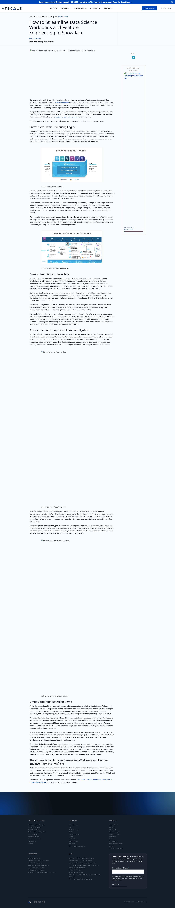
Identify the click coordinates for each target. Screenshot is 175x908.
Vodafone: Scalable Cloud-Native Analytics (41, 872)
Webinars (72, 843)
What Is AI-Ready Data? (76, 872)
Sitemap (111, 846)
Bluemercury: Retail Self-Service (38, 860)
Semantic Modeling (34, 836)
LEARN (71, 854)
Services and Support (116, 843)
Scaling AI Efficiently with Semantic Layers (82, 863)
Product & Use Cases (36, 820)
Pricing (30, 843)
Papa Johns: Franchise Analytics (38, 865)
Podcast (71, 836)
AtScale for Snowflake (35, 839)
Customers (32, 854)
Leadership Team (114, 834)
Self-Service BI (32, 834)
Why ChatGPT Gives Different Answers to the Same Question (85, 875)
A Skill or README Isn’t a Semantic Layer (81, 858)
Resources (94, 8)
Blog (30, 39)
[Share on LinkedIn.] (134, 57)
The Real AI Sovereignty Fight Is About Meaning (84, 865)
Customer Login (114, 832)
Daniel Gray (63, 17)
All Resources (73, 825)
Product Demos (73, 839)
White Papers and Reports (77, 846)
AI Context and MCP (34, 827)
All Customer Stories (34, 858)
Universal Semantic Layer (36, 825)
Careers (111, 827)
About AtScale (113, 825)
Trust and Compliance (116, 848)
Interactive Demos (74, 834)
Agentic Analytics (33, 829)
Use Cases (64, 8)
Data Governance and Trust (37, 832)
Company (107, 8)
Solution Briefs (73, 841)
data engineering (62, 102)
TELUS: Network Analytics (36, 867)
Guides (71, 832)
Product (53, 8)
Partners (112, 839)
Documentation (73, 829)
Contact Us (112, 829)
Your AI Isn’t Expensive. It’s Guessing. (80, 879)
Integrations (79, 8)
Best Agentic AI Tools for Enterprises (80, 860)
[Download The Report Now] (133, 148)
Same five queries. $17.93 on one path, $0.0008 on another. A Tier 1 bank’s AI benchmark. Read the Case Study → (85, 2)
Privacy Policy (113, 841)
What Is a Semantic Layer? (77, 867)
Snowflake (37, 39)
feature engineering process (67, 117)
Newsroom (112, 836)
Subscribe (116, 884)
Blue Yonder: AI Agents (35, 863)
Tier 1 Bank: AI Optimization (36, 870)
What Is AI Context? (75, 870)
